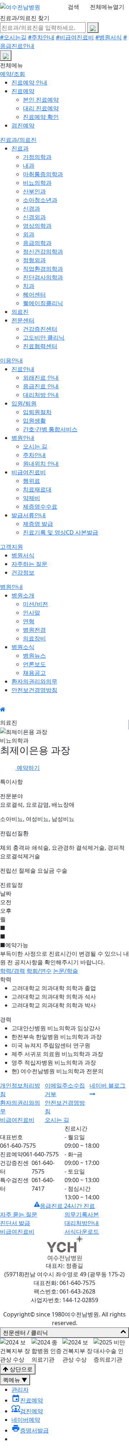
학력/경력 (12, 971)
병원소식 (22, 647)
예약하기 (27, 768)
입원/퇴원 (24, 403)
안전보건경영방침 (34, 690)
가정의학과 (37, 157)
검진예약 (22, 125)
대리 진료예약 (41, 108)
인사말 (31, 612)
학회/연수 (39, 971)
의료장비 (34, 638)
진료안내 (22, 369)
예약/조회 (12, 74)
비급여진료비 (28, 472)
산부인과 (34, 191)
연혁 (28, 621)
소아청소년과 (40, 200)
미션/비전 (35, 604)
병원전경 (34, 630)
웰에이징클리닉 (43, 303)
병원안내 (22, 438)
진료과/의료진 (18, 140)
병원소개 (22, 595)
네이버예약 (25, 1420)
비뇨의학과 (37, 183)
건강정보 (22, 572)
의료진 (20, 312)
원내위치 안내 (41, 463)
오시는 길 (35, 446)
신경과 (31, 208)
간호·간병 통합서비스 (50, 429)
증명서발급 (30, 1430)
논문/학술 (65, 971)
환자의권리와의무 (34, 681)
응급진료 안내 (41, 386)
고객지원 (11, 547)
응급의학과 (37, 243)
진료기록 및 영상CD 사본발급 (60, 532)
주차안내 (34, 455)
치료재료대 (37, 489)
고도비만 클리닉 (43, 337)
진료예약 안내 (29, 82)
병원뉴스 (34, 655)
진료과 (20, 148)
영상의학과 (37, 226)
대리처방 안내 (41, 395)
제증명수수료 (40, 506)
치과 (28, 286)
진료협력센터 (40, 346)
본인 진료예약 (41, 100)
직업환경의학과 (43, 269)
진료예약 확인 (41, 117)
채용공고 (34, 673)
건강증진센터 (40, 329)
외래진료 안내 (41, 378)
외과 (28, 234)
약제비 (31, 498)
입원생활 (34, 420)
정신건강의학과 (43, 251)
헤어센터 (34, 294)
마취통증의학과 (43, 174)
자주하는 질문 (29, 564)
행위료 (31, 481)
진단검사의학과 (43, 277)
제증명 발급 (38, 524)
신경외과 (34, 217)
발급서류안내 (28, 515)
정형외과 (34, 260)
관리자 (20, 1389)
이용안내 (11, 360)
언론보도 (34, 664)
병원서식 (22, 555)
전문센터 (22, 320)
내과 (28, 165)
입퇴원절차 (37, 412)
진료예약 (22, 91)
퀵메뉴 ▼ (15, 1380)
